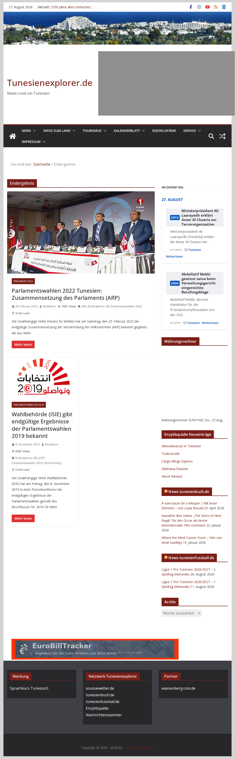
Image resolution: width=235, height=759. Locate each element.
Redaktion (49, 306)
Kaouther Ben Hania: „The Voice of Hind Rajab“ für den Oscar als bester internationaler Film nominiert (191, 520)
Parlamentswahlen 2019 (29, 404)
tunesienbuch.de (100, 694)
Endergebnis (96, 306)
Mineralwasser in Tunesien (181, 446)
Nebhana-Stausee (175, 469)
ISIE (108, 306)
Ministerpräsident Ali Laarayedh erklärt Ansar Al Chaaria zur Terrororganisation (200, 218)
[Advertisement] (166, 83)
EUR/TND (196, 420)
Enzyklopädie (164, 130)
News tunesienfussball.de (191, 557)
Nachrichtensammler (104, 714)
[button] (33, 130)
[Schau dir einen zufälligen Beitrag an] (222, 136)
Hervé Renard (172, 476)
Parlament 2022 (23, 281)
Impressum (31, 141)
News (26, 130)
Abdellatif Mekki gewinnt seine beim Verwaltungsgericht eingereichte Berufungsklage (199, 283)
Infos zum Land (56, 130)
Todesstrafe (171, 453)
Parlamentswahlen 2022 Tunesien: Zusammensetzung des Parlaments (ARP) (66, 294)
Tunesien (194, 250)
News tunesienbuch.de (188, 491)
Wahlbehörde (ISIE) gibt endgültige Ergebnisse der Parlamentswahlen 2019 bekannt (42, 424)
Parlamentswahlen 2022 (126, 306)
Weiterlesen (174, 256)
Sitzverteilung (52, 463)
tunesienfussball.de (102, 701)
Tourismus (92, 130)
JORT (42, 458)
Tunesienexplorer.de (49, 82)
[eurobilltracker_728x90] (95, 642)
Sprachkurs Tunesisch (29, 688)
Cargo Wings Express (177, 461)
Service (189, 130)
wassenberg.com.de (178, 688)
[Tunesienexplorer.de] (12, 136)
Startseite (41, 164)
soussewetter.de (100, 688)
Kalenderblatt (127, 130)
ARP (84, 306)
